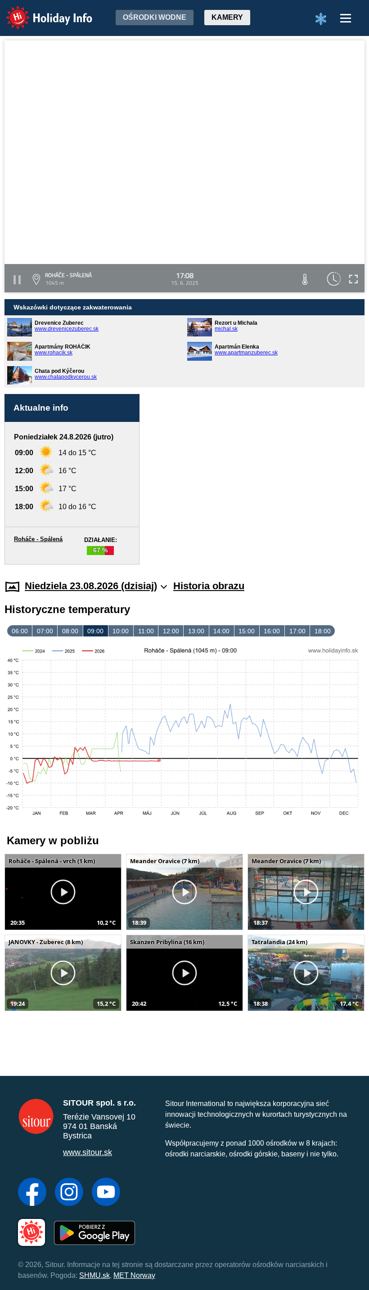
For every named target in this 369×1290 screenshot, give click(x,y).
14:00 (221, 631)
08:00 (70, 631)
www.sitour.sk (87, 1152)
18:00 (323, 631)
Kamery (227, 17)
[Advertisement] (256, 474)
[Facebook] (32, 1193)
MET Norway (134, 1275)
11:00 (146, 631)
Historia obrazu (208, 585)
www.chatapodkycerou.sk (66, 377)
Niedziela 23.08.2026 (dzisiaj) (91, 585)
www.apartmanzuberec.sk (246, 352)
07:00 (45, 631)
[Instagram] (69, 1193)
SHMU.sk (94, 1275)
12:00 (171, 631)
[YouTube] (106, 1193)
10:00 (120, 631)
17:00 (297, 631)
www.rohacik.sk (53, 352)
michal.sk (226, 329)
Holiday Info (40, 11)
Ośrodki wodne (154, 17)
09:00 (95, 631)
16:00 (272, 631)
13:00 (196, 631)
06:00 (20, 631)
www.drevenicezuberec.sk (67, 329)
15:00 (246, 631)
